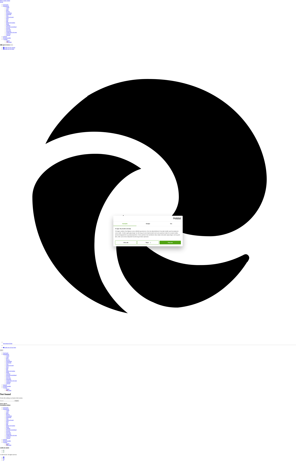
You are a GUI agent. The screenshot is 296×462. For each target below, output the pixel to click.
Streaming (8, 31)
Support (5, 36)
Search (16, 400)
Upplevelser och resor (11, 32)
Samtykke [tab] (125, 223)
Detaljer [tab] (148, 223)
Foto (7, 15)
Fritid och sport (10, 17)
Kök (7, 20)
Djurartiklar (9, 13)
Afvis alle (125, 242)
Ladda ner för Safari (9, 49)
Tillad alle (170, 242)
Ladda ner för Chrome (9, 47)
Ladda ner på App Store (10, 347)
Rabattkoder (6, 6)
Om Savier (5, 4)
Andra (7, 7)
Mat (7, 21)
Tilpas (147, 242)
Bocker (8, 11)
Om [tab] (171, 223)
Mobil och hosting (10, 22)
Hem (7, 18)
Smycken (8, 29)
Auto (7, 8)
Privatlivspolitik (7, 38)
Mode (7, 24)
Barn (7, 10)
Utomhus (8, 33)
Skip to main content (5, 0)
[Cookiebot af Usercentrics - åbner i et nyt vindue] (174, 218)
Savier (1, 2)
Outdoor (8, 25)
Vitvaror (8, 35)
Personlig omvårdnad (11, 27)
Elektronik (8, 14)
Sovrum (8, 28)
